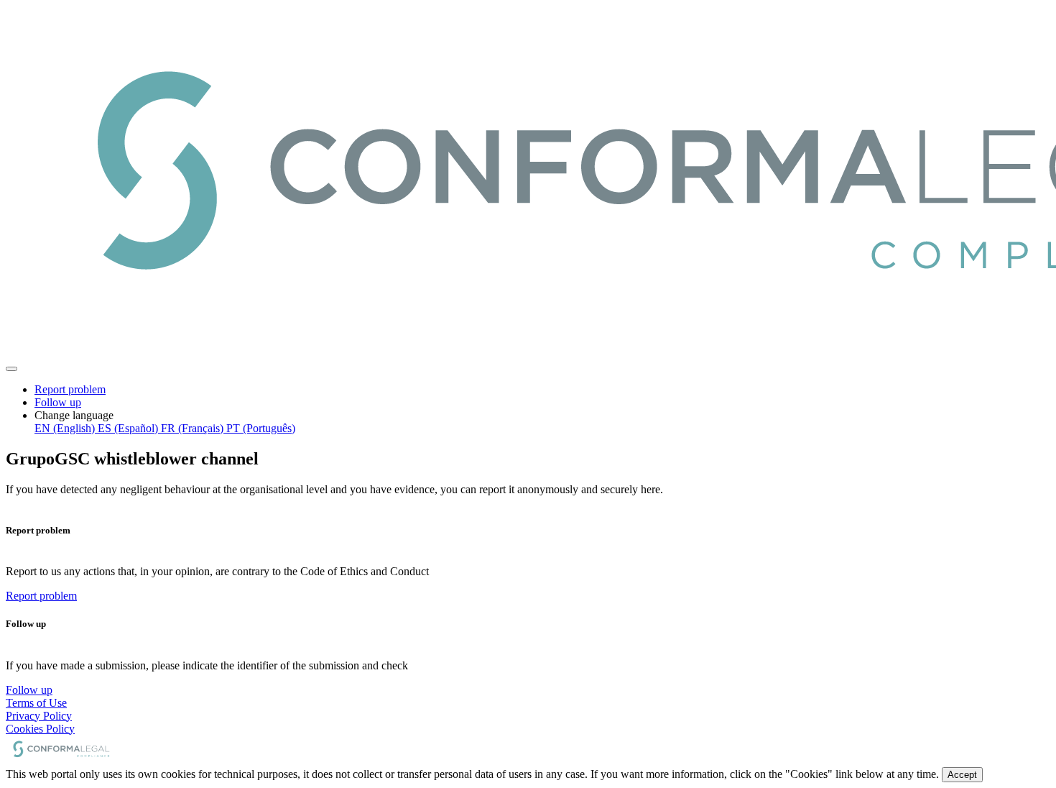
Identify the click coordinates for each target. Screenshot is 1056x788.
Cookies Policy (40, 729)
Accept (962, 774)
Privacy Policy (39, 716)
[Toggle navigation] (11, 369)
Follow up (57, 402)
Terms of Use (36, 703)
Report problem (70, 389)
